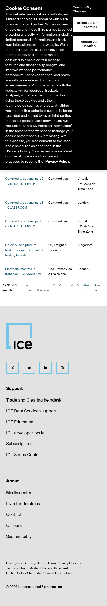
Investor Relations (23, 503)
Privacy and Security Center (26, 563)
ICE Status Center (23, 454)
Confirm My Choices (82, 9)
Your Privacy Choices (66, 563)
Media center (18, 492)
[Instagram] (62, 368)
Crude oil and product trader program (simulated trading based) (24, 250)
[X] (12, 368)
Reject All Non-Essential (89, 25)
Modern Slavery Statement (48, 568)
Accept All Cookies (89, 44)
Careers (14, 525)
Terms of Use (15, 568)
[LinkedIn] (45, 368)
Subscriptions (19, 444)
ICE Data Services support (31, 411)
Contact (13, 514)
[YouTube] (29, 368)
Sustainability (18, 536)
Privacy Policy (18, 151)
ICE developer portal (25, 433)
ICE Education (19, 422)
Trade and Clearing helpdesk (33, 400)
